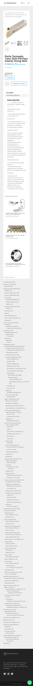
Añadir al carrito (19, 84)
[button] (25, 21)
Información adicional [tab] (12, 95)
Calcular (10, 78)
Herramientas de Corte (14, 13)
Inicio (6, 13)
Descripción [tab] (10, 92)
